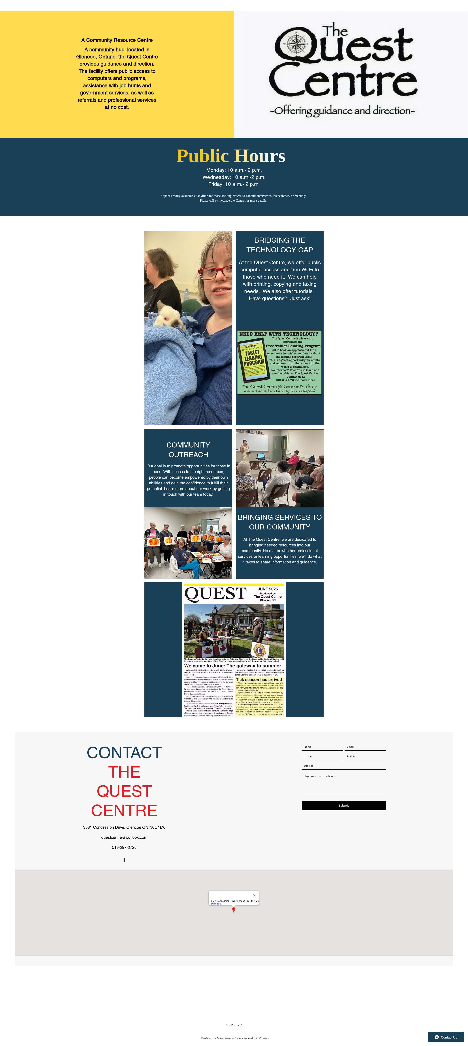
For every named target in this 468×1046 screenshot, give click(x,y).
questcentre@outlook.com (124, 837)
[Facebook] (124, 860)
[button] (234, 649)
